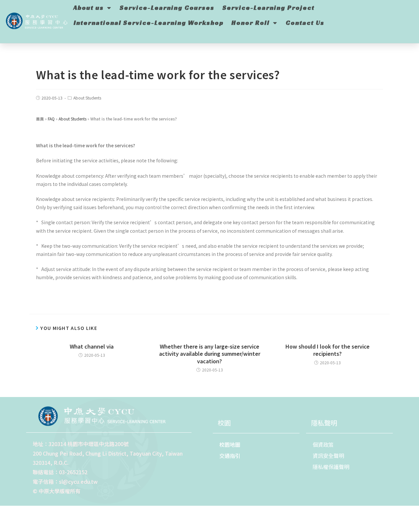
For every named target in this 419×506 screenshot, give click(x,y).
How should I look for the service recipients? (327, 350)
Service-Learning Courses (167, 7)
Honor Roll (250, 23)
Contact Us (305, 23)
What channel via (92, 346)
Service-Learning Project (269, 7)
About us (88, 7)
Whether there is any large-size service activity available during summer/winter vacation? (209, 354)
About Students (87, 97)
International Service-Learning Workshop (149, 23)
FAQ (51, 118)
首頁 (40, 118)
